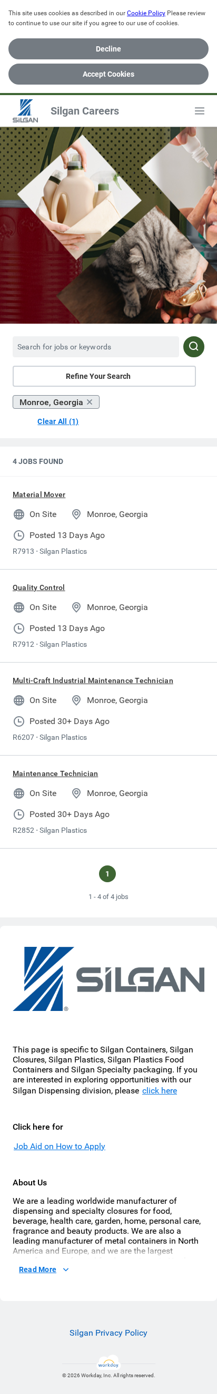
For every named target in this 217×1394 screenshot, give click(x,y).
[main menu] (199, 111)
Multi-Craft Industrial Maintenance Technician (93, 680)
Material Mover (39, 494)
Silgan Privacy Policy (108, 1333)
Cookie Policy (146, 13)
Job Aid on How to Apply (59, 1146)
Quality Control (39, 587)
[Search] (193, 346)
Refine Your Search (98, 376)
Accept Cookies (108, 74)
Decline (108, 49)
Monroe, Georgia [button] (51, 402)
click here (159, 1091)
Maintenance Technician (55, 773)
